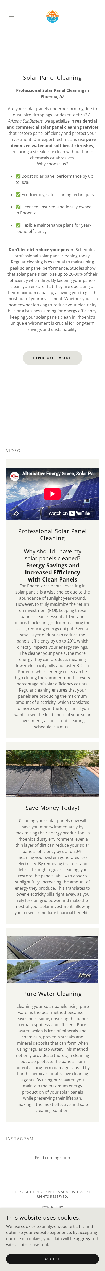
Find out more (52, 357)
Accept (52, 1259)
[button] (13, 16)
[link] (52, 16)
